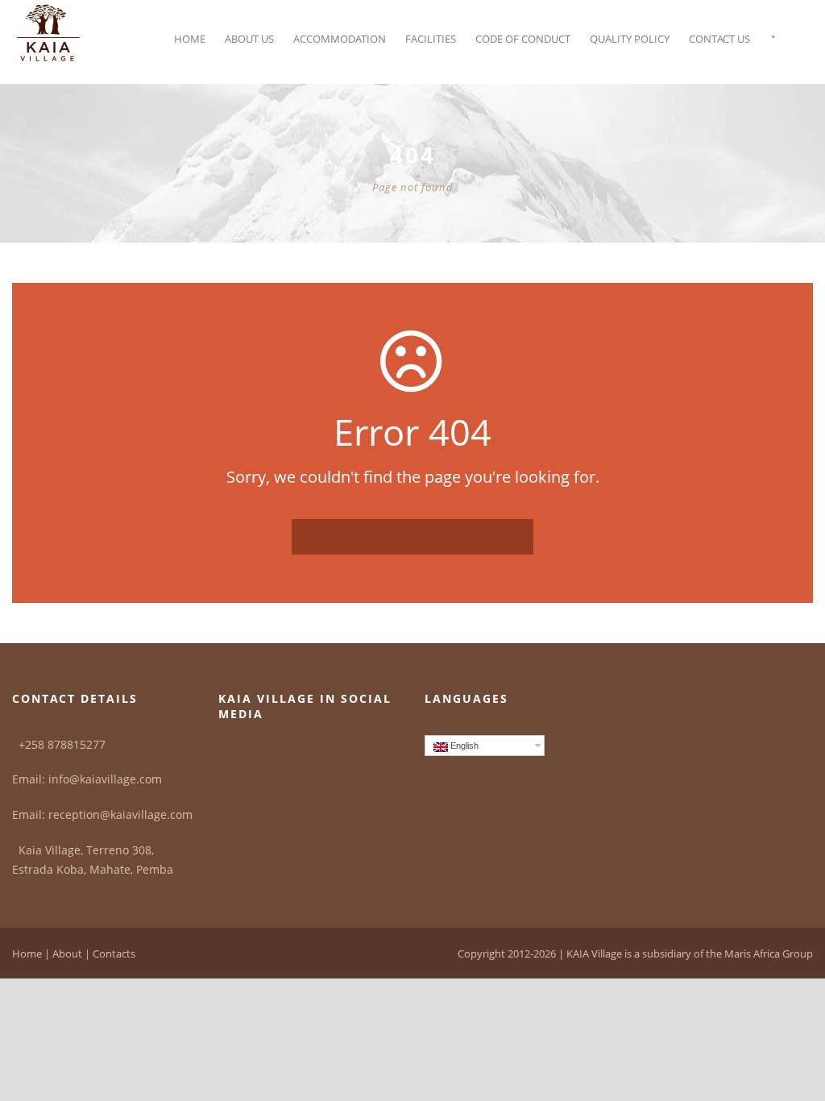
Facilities (430, 38)
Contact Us (719, 38)
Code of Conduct (522, 38)
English (463, 745)
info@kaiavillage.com (105, 779)
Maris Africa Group (768, 953)
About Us (249, 38)
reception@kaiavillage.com (120, 814)
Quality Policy (630, 38)
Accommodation (339, 38)
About (67, 953)
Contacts (114, 953)
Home (189, 38)
